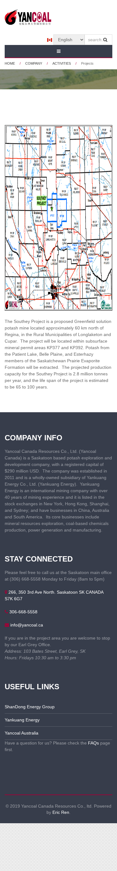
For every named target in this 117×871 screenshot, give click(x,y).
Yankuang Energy (22, 719)
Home (10, 63)
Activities (61, 63)
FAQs (93, 742)
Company (33, 63)
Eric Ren (60, 812)
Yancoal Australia (21, 732)
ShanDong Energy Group (30, 706)
